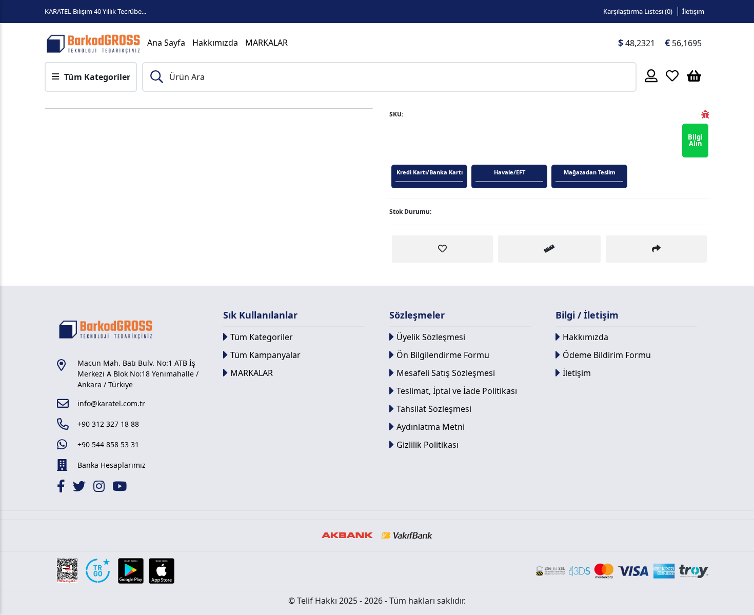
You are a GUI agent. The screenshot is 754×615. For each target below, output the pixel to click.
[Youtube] (120, 487)
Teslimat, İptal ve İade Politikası (456, 390)
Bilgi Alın (695, 140)
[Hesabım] (651, 75)
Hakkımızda (215, 42)
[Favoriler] (672, 75)
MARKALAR (266, 42)
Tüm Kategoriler (261, 337)
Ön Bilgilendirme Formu (442, 355)
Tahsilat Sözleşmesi (433, 408)
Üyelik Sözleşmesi (430, 337)
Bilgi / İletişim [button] (587, 315)
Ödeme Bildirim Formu (607, 355)
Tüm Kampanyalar (265, 355)
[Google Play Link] (131, 571)
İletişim (693, 11)
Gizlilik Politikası (427, 444)
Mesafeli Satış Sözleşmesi (445, 373)
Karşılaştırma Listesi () (637, 11)
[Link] (93, 42)
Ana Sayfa (166, 42)
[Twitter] (80, 487)
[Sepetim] (694, 75)
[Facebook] (62, 487)
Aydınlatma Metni (430, 426)
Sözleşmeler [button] (417, 315)
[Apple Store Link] (161, 571)
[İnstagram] (100, 487)
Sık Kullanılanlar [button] (260, 315)
